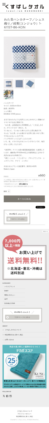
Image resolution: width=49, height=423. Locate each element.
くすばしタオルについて (13, 330)
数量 (5, 191)
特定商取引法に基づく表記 (14, 335)
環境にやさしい (9, 295)
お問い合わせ (9, 339)
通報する (45, 231)
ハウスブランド (9, 286)
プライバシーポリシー (24, 414)
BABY (6, 291)
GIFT (6, 299)
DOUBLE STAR (9, 303)
